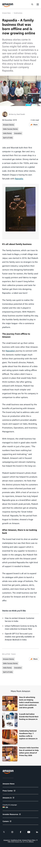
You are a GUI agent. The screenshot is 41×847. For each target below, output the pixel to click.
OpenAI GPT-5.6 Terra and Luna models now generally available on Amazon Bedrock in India (20, 636)
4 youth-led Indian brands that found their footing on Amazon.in (28, 716)
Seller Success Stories (10, 129)
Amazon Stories (8, 125)
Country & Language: (10, 805)
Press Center (8, 791)
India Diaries (7, 133)
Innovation (18, 133)
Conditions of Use (16, 840)
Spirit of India (7, 137)
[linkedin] (37, 832)
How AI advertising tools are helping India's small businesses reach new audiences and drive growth (29, 702)
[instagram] (12, 832)
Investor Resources (10, 814)
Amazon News (6, 13)
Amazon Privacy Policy (28, 840)
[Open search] (32, 4)
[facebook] (20, 832)
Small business (18, 13)
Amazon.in (7, 798)
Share (35, 124)
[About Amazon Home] (8, 772)
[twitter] (4, 832)
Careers (6, 821)
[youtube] (28, 832)
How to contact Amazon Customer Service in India (19, 619)
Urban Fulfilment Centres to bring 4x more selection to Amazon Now (21, 627)
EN (7, 807)
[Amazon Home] (7, 5)
